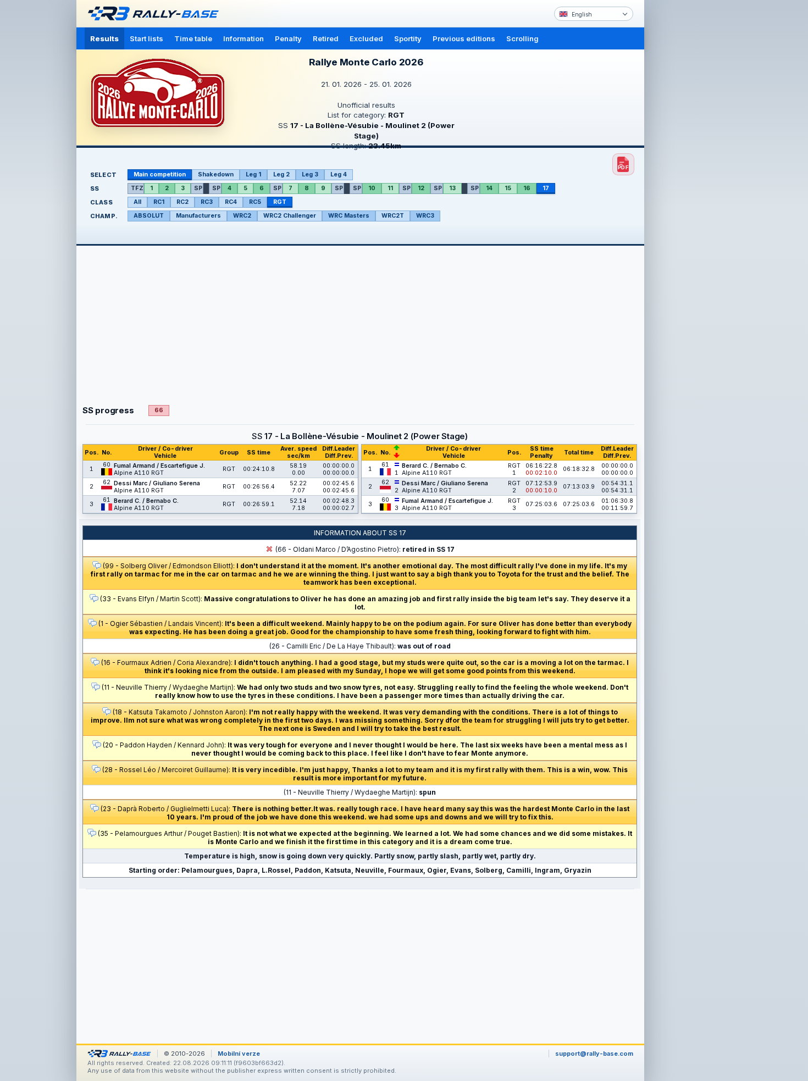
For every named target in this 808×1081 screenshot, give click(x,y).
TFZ (137, 188)
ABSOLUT (149, 215)
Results (104, 38)
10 (371, 188)
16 (526, 188)
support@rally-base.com (594, 1053)
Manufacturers (198, 215)
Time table (193, 38)
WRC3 (425, 215)
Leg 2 (281, 174)
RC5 (255, 202)
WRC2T (392, 215)
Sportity (408, 38)
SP (198, 188)
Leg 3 (310, 174)
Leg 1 (253, 174)
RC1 (158, 202)
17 (546, 188)
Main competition (160, 174)
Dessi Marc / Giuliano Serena (157, 483)
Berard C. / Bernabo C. (146, 501)
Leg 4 (338, 174)
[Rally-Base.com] (156, 14)
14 (489, 188)
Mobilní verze (239, 1053)
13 (452, 188)
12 (421, 188)
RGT (279, 202)
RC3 (207, 202)
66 (158, 410)
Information (243, 38)
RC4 (231, 202)
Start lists (146, 38)
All (137, 202)
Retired (326, 38)
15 (508, 188)
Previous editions (464, 38)
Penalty (288, 38)
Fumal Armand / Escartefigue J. (159, 465)
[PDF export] (623, 164)
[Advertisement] (691, 170)
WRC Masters (348, 215)
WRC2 (242, 215)
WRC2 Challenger (289, 215)
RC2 (182, 202)
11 (390, 188)
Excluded (366, 38)
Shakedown (216, 174)
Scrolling (522, 38)
